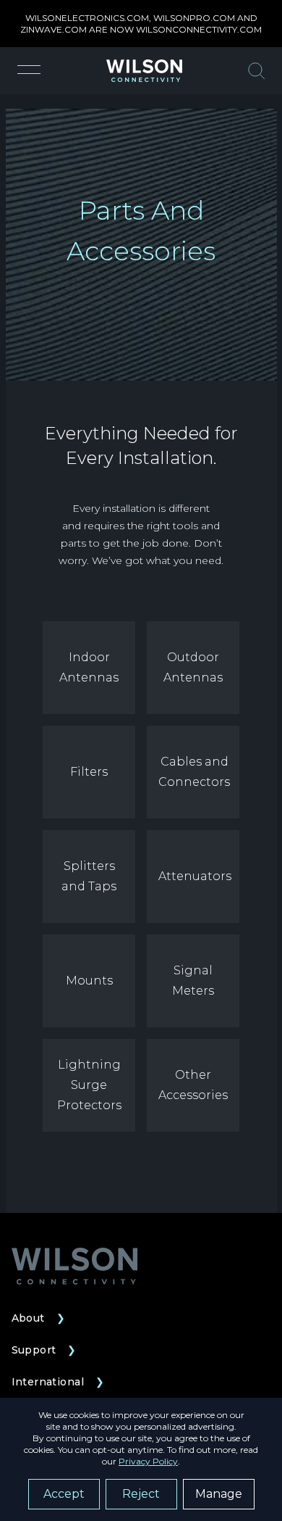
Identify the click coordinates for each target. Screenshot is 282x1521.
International (58, 1381)
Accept (64, 1494)
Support (44, 1349)
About (39, 1318)
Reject (141, 1494)
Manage (218, 1494)
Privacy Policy (148, 1461)
